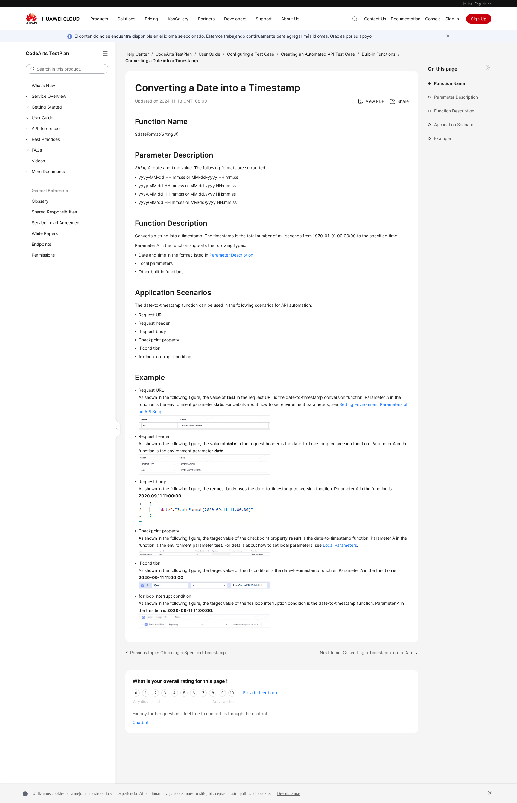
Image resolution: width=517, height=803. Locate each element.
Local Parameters (340, 545)
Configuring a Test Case (250, 54)
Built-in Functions (378, 54)
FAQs (37, 149)
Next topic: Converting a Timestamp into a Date (366, 652)
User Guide (42, 117)
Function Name (449, 83)
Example (442, 138)
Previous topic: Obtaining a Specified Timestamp (178, 652)
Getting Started (47, 106)
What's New (43, 85)
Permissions (43, 254)
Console (433, 18)
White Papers (45, 233)
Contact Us (375, 18)
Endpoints (41, 244)
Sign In (452, 18)
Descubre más (288, 793)
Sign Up (478, 18)
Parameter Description (456, 97)
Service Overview (49, 96)
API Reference (46, 128)
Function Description (454, 110)
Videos (38, 160)
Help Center (137, 54)
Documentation (405, 18)
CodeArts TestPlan (174, 54)
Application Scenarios (455, 124)
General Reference (50, 190)
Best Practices (46, 139)
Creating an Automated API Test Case (318, 54)
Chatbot (140, 722)
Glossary (40, 201)
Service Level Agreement (56, 222)
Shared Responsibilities (54, 211)
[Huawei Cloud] (53, 18)
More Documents (48, 171)
